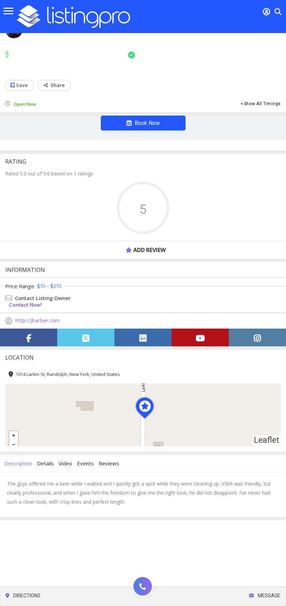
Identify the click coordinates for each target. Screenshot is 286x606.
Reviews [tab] (109, 463)
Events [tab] (85, 463)
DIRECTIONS (26, 595)
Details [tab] (45, 463)
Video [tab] (65, 463)
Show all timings (262, 103)
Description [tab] (18, 463)
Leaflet (266, 440)
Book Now (146, 123)
